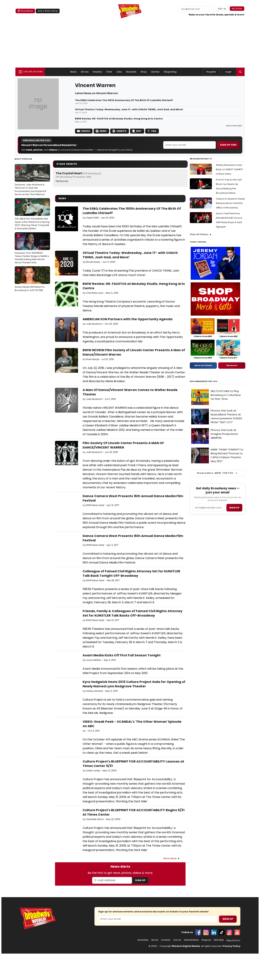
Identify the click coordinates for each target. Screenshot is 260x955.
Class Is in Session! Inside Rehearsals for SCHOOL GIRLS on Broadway (230, 203)
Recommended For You (204, 381)
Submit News (191, 940)
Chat (109, 71)
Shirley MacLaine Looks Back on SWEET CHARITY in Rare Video (229, 169)
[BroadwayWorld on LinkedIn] (214, 932)
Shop (144, 71)
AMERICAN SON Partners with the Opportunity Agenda (127, 319)
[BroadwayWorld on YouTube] (237, 932)
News (73, 71)
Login (228, 71)
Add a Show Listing (47, 10)
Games (155, 71)
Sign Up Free (228, 144)
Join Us (177, 940)
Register (211, 71)
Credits (121, 131)
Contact (165, 940)
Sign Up (140, 880)
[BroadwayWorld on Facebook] (198, 932)
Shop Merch (27, 10)
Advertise (142, 940)
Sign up (234, 507)
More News (170, 858)
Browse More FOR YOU (215, 473)
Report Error (233, 940)
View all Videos (199, 234)
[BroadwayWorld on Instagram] (206, 932)
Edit (138, 131)
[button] (240, 72)
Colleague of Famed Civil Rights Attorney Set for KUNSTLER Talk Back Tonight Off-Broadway (131, 573)
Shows (85, 71)
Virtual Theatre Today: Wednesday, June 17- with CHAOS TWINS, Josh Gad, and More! (129, 109)
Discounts (231, 365)
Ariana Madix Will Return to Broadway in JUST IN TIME (30, 280)
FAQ (153, 131)
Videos (85, 131)
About (154, 940)
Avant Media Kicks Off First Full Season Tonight (122, 655)
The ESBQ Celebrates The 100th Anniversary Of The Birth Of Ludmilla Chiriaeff (124, 100)
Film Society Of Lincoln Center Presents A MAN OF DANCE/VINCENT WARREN (123, 445)
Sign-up (222, 8)
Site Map (219, 940)
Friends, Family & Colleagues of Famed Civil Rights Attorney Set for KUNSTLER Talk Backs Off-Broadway (132, 613)
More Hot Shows (203, 365)
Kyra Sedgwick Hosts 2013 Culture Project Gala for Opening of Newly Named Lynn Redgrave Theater (134, 684)
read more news (234, 125)
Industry (97, 71)
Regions (206, 940)
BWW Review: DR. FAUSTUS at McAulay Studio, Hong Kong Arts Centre (119, 118)
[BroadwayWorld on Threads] (229, 932)
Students (131, 71)
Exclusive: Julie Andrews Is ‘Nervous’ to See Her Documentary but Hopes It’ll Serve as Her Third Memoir (30, 181)
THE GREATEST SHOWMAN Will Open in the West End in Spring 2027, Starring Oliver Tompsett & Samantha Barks (32, 215)
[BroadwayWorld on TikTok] (221, 932)
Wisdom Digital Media (186, 946)
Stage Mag (170, 71)
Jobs (119, 71)
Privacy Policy (231, 946)
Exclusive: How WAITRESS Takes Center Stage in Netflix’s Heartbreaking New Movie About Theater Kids (32, 249)
